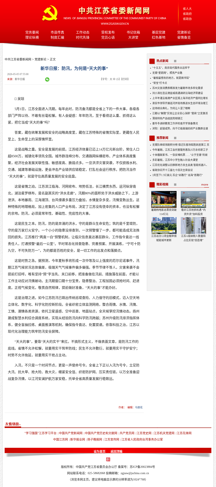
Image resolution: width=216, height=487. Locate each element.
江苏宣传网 (111, 439)
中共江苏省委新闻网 (18, 59)
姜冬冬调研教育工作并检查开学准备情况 (175, 123)
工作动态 (82, 32)
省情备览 (184, 37)
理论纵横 (32, 37)
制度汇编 (57, 37)
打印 (124, 79)
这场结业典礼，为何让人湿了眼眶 (171, 108)
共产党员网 (127, 433)
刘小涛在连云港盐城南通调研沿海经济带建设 (177, 93)
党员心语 (108, 37)
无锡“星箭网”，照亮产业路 (167, 72)
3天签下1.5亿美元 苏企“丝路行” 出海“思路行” (177, 175)
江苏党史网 (144, 433)
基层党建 (158, 32)
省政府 (187, 13)
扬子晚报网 (94, 439)
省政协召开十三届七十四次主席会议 (172, 170)
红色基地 (158, 37)
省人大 (187, 8)
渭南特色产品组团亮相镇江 (167, 118)
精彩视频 (162, 184)
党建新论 (184, 32)
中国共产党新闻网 (70, 433)
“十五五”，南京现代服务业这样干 (171, 67)
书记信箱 (133, 32)
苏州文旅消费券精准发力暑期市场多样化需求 (177, 88)
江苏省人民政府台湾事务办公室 (142, 439)
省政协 (187, 18)
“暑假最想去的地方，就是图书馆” (171, 78)
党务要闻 (32, 32)
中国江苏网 (60, 439)
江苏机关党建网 (164, 433)
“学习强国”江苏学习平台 (40, 433)
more (204, 184)
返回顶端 (116, 451)
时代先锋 (82, 37)
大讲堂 (133, 37)
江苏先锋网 (184, 433)
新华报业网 (77, 439)
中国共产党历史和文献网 (101, 433)
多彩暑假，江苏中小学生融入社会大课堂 (175, 160)
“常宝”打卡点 (159, 83)
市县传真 (57, 32)
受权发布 (108, 32)
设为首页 (99, 451)
